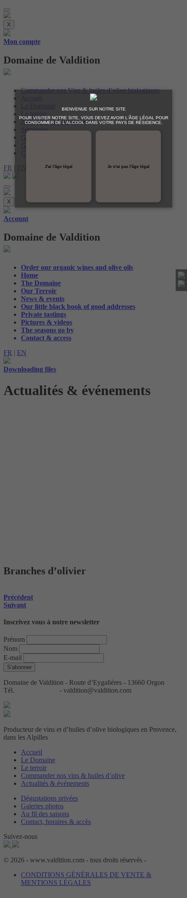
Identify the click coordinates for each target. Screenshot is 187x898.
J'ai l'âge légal (59, 166)
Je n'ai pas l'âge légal (128, 166)
